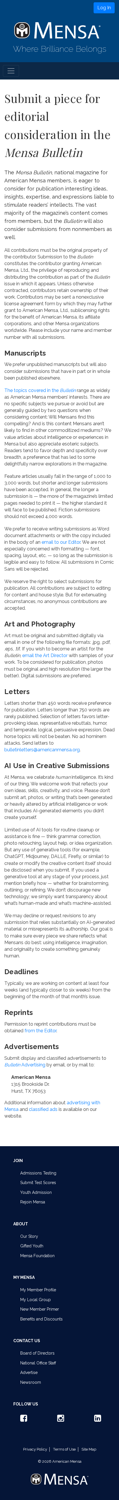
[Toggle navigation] (11, 71)
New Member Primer (39, 1309)
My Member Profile (38, 1290)
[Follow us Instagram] (59, 1419)
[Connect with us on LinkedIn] (96, 1419)
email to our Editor (61, 542)
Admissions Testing (38, 1173)
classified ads (43, 1109)
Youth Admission (36, 1192)
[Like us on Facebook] (22, 1419)
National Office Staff (38, 1363)
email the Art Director (45, 655)
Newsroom (30, 1382)
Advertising (24, 1065)
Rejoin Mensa (32, 1202)
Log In (104, 7)
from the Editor (40, 1030)
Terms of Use (64, 1449)
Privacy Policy (35, 1449)
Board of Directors (37, 1353)
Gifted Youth (31, 1246)
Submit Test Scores (38, 1182)
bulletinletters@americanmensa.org (42, 749)
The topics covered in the (40, 390)
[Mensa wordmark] (59, 1474)
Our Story (29, 1236)
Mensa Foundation (37, 1255)
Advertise (29, 1372)
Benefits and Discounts (41, 1319)
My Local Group (35, 1299)
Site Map (88, 1449)
